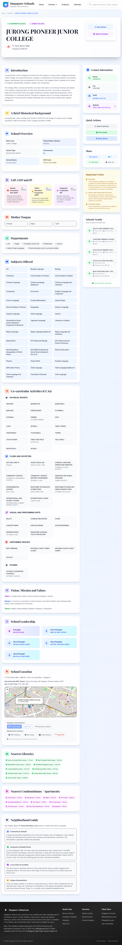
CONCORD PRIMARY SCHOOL (103, 239)
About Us (66, 924)
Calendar (77, 5)
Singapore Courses (108, 913)
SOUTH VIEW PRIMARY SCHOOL (104, 229)
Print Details (102, 132)
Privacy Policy (101, 941)
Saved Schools (87, 917)
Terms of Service (113, 941)
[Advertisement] (101, 303)
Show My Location (44, 727)
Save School (101, 27)
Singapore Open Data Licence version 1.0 (42, 931)
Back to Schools (103, 126)
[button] (29, 706)
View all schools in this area (102, 283)
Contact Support (88, 920)
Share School (103, 138)
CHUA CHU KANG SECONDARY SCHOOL (104, 261)
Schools (9, 13)
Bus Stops (30, 735)
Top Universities (107, 924)
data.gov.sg (40, 929)
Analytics (65, 5)
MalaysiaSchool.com (109, 917)
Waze (29, 727)
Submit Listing (87, 913)
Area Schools (46, 735)
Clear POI (60, 735)
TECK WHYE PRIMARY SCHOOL (104, 250)
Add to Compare (102, 34)
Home (41, 5)
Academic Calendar (70, 917)
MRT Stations (15, 735)
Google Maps (15, 727)
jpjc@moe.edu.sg (99, 98)
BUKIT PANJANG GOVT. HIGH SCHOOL (104, 271)
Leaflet (57, 716)
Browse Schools (68, 913)
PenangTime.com (108, 920)
